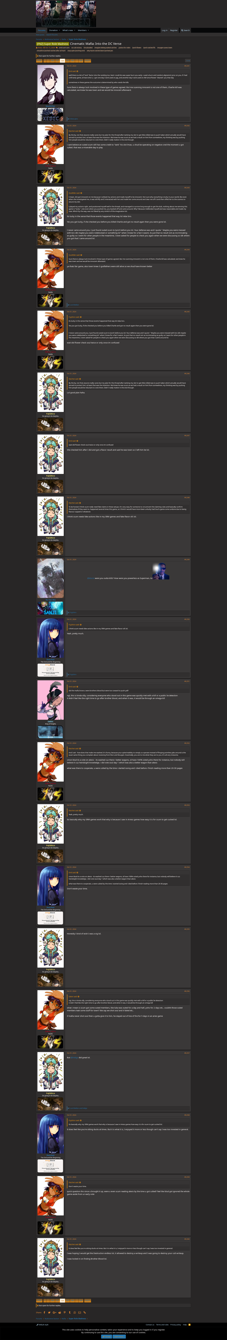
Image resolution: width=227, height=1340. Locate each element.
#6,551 (187, 681)
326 (52, 61)
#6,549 (187, 559)
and (78, 1108)
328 (62, 61)
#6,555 (187, 929)
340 (81, 61)
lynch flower (136, 48)
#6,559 (187, 1177)
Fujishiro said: (74, 317)
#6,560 (187, 1239)
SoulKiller (50, 106)
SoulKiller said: (74, 193)
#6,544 (187, 250)
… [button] (48, 61)
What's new (68, 30)
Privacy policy (175, 1324)
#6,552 (187, 743)
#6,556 (187, 991)
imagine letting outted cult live (106, 48)
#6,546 (187, 373)
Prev (40, 61)
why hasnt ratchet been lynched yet (100, 51)
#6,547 (187, 435)
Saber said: (73, 996)
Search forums (52, 34)
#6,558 (187, 1115)
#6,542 (187, 126)
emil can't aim (64, 48)
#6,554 (187, 867)
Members (82, 30)
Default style (43, 1324)
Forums (41, 30)
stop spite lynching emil (76, 51)
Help (185, 1324)
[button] (59, 30)
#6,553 (187, 805)
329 (67, 61)
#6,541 (187, 66)
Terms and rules (162, 1324)
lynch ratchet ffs (149, 48)
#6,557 (187, 1053)
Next (87, 61)
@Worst (90, 578)
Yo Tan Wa (51, 599)
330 (72, 61)
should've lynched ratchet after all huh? (51, 51)
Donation (53, 30)
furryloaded (88, 48)
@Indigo (74, 1057)
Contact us (150, 1324)
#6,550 (187, 619)
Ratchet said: (74, 131)
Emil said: (72, 71)
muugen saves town (164, 48)
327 (57, 61)
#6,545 (187, 312)
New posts (40, 34)
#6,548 (187, 497)
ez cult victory (77, 48)
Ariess (40, 47)
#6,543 (187, 188)
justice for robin (124, 48)
